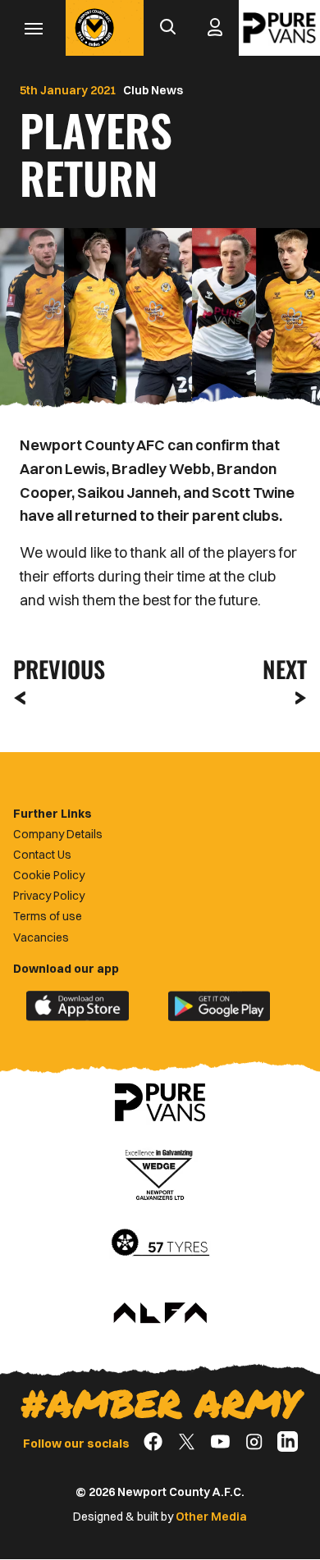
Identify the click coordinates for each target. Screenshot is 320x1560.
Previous (54, 669)
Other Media (211, 1516)
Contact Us (42, 854)
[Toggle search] (167, 28)
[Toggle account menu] (215, 28)
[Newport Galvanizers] (160, 1173)
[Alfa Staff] (160, 1314)
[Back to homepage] (94, 28)
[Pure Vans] (279, 28)
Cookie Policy (49, 875)
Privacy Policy (49, 895)
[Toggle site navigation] (33, 28)
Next (285, 669)
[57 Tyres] (160, 1243)
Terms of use (47, 916)
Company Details (58, 834)
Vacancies (41, 937)
